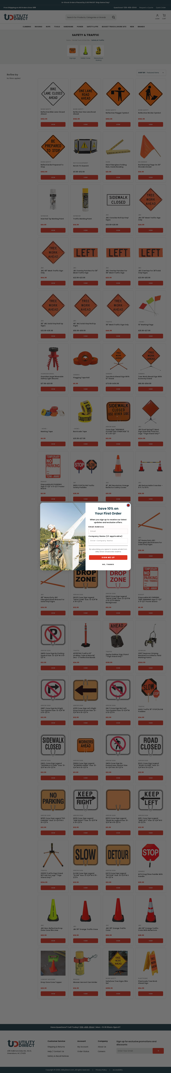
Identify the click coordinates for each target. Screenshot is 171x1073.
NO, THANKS (108, 564)
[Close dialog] (128, 505)
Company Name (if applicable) (105, 536)
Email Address (96, 527)
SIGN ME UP (108, 557)
